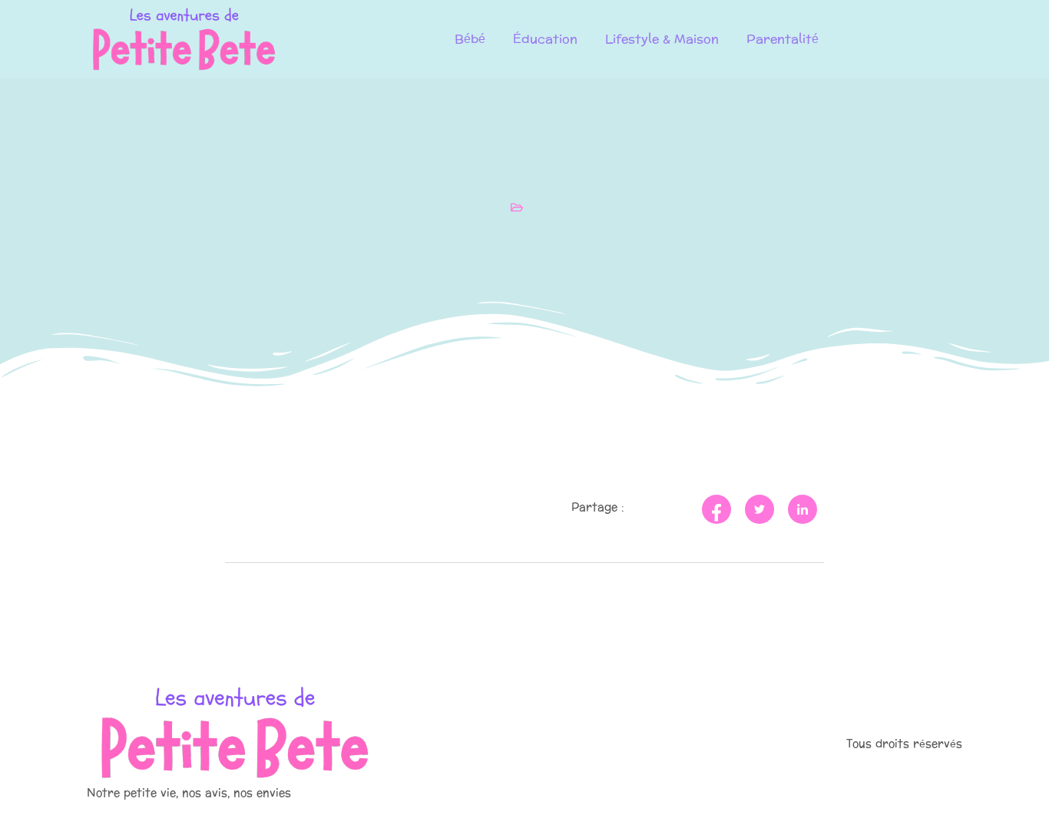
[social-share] (716, 509)
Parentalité (782, 39)
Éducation (545, 39)
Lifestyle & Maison (662, 39)
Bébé (470, 39)
